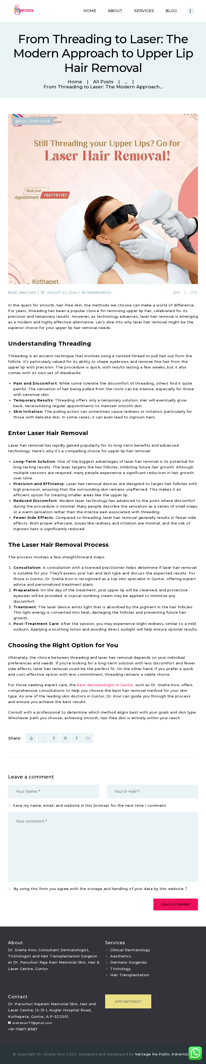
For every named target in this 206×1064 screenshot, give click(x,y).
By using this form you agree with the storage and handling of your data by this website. (100, 888)
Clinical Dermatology (130, 950)
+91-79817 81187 (23, 1029)
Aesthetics (120, 956)
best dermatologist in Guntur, (105, 685)
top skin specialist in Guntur (137, 579)
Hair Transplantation (129, 975)
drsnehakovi (99, 293)
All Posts (103, 81)
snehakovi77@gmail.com (32, 1023)
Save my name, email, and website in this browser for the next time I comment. (90, 805)
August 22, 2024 (62, 293)
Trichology (120, 969)
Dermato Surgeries (128, 962)
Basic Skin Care (32, 121)
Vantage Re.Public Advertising (164, 1054)
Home (75, 81)
